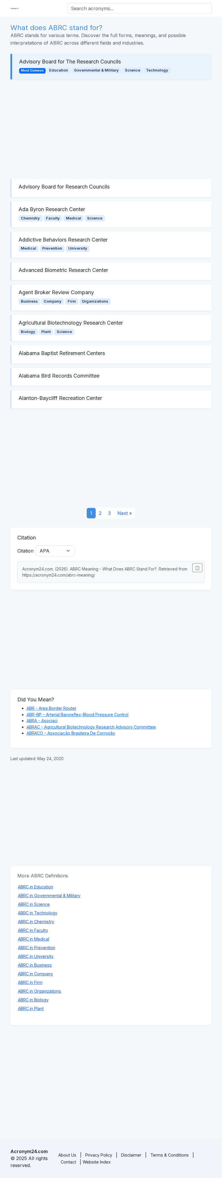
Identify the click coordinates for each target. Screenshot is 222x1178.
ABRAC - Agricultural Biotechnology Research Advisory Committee (91, 727)
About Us (67, 1155)
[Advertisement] (111, 129)
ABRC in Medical (33, 938)
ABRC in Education (35, 886)
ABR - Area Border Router (51, 708)
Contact (68, 1161)
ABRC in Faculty (33, 930)
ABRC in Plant (31, 1008)
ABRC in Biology (33, 999)
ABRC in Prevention (36, 947)
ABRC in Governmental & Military (49, 895)
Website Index (97, 1161)
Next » (124, 513)
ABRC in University (35, 956)
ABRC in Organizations (39, 991)
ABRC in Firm (30, 982)
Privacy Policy (98, 1155)
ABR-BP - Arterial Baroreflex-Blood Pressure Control (77, 714)
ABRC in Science (34, 904)
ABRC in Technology (37, 912)
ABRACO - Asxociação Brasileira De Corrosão (71, 733)
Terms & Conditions (169, 1155)
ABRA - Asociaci (42, 720)
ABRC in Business (35, 965)
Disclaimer (131, 1155)
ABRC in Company (35, 973)
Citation (25, 551)
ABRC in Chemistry (36, 921)
